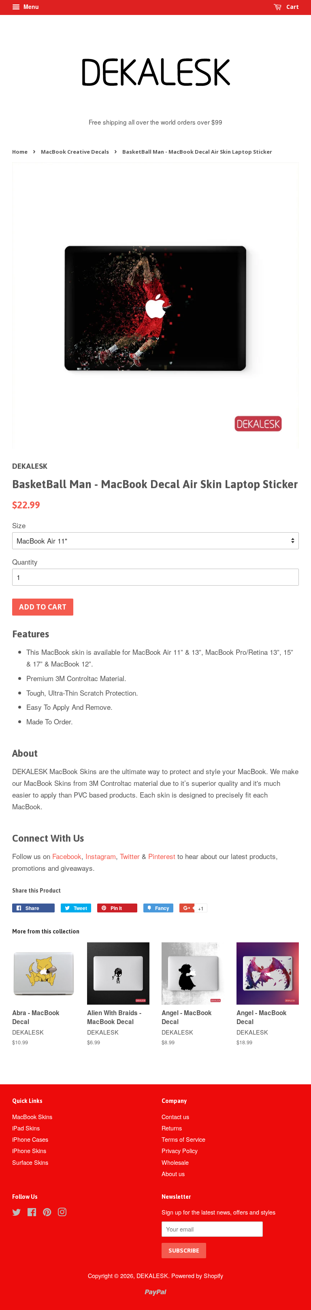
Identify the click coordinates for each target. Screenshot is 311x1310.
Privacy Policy (180, 1150)
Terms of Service (183, 1139)
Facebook (66, 856)
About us (173, 1173)
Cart (292, 7)
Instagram (100, 856)
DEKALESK (152, 1275)
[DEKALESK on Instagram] (62, 1213)
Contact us (175, 1116)
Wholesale (175, 1162)
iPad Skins (26, 1128)
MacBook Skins (32, 1116)
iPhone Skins (29, 1150)
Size (19, 525)
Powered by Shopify (197, 1275)
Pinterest (161, 856)
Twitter (130, 856)
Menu (30, 6)
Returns (172, 1128)
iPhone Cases (30, 1139)
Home (20, 151)
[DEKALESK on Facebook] (31, 1213)
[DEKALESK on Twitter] (16, 1213)
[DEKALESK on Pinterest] (47, 1213)
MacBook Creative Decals (75, 151)
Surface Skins (30, 1162)
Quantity (25, 562)
